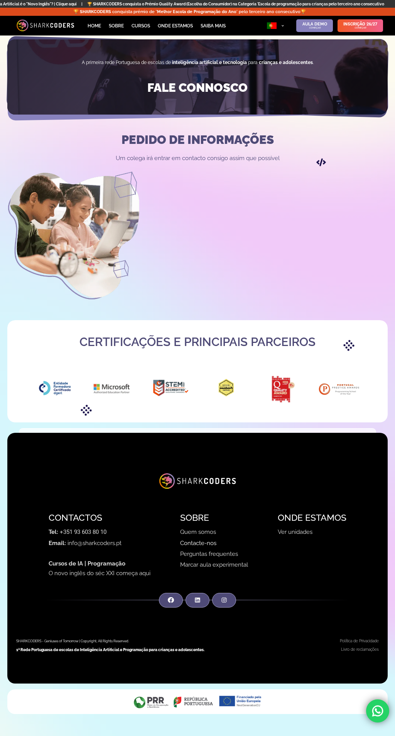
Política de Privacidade (359, 641)
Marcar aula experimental (214, 564)
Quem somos (198, 531)
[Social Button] (170, 600)
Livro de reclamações (360, 649)
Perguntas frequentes (209, 553)
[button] (275, 26)
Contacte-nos (198, 543)
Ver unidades (295, 531)
